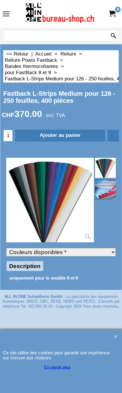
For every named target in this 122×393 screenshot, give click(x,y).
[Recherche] (113, 36)
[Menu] (6, 14)
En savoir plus (57, 367)
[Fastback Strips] (105, 189)
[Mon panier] (111, 13)
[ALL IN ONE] (59, 14)
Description (25, 266)
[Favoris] (113, 135)
